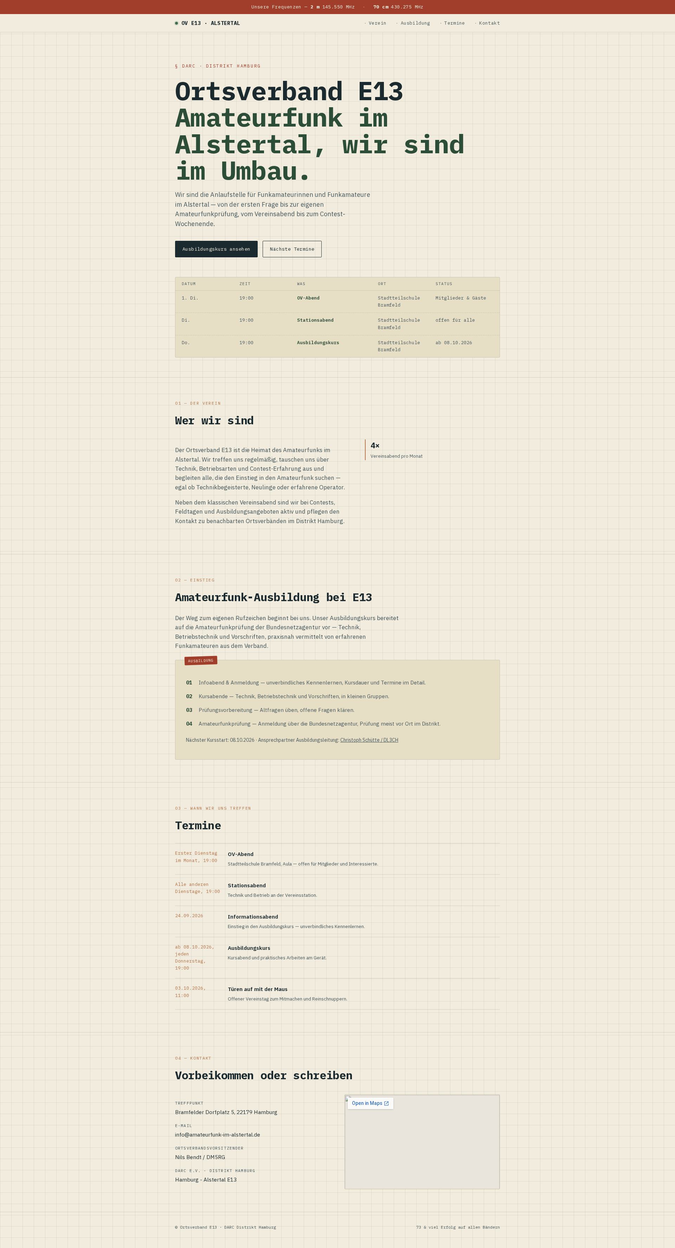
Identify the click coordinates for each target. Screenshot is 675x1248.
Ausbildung (415, 23)
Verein (377, 23)
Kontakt (489, 23)
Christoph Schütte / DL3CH (369, 740)
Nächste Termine (292, 249)
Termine (454, 23)
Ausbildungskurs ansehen (216, 249)
